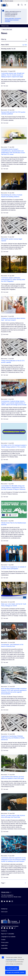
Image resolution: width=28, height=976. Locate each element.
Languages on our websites (8, 936)
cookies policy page (11, 959)
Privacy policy (4, 942)
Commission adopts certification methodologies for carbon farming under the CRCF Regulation (13, 279)
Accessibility (4, 948)
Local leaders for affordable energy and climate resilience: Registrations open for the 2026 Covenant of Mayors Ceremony (13, 487)
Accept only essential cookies (15, 972)
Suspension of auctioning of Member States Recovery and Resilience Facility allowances (12, 737)
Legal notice (4, 945)
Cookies (3, 939)
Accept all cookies (12, 968)
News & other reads (7, 29)
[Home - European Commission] (4, 4)
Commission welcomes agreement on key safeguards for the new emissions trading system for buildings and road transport (13, 859)
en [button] (18, 4)
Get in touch (4, 911)
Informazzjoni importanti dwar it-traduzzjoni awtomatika (13, 20)
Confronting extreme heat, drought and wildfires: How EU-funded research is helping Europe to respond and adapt (12, 74)
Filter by (3, 39)
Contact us (4, 931)
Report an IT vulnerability (7, 933)
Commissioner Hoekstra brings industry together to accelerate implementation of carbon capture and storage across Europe (13, 402)
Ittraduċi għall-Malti (9, 18)
